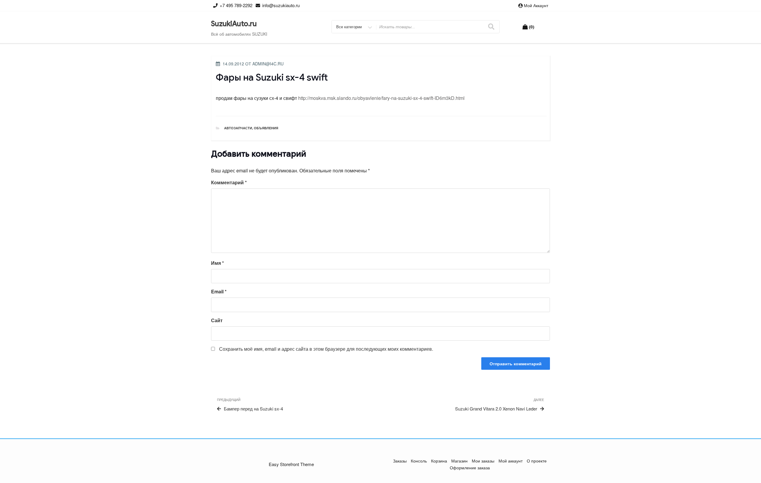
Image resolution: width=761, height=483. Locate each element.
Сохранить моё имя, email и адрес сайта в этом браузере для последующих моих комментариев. (326, 348)
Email (219, 291)
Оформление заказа (470, 468)
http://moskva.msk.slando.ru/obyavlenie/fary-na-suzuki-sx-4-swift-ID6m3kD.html (381, 98)
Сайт (217, 320)
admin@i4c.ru (268, 64)
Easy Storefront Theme (291, 464)
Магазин (459, 461)
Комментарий (229, 182)
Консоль (419, 461)
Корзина (439, 461)
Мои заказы (483, 461)
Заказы (400, 461)
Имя (217, 262)
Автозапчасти (238, 128)
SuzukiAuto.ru (234, 23)
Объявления (266, 128)
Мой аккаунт (536, 5)
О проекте (537, 461)
